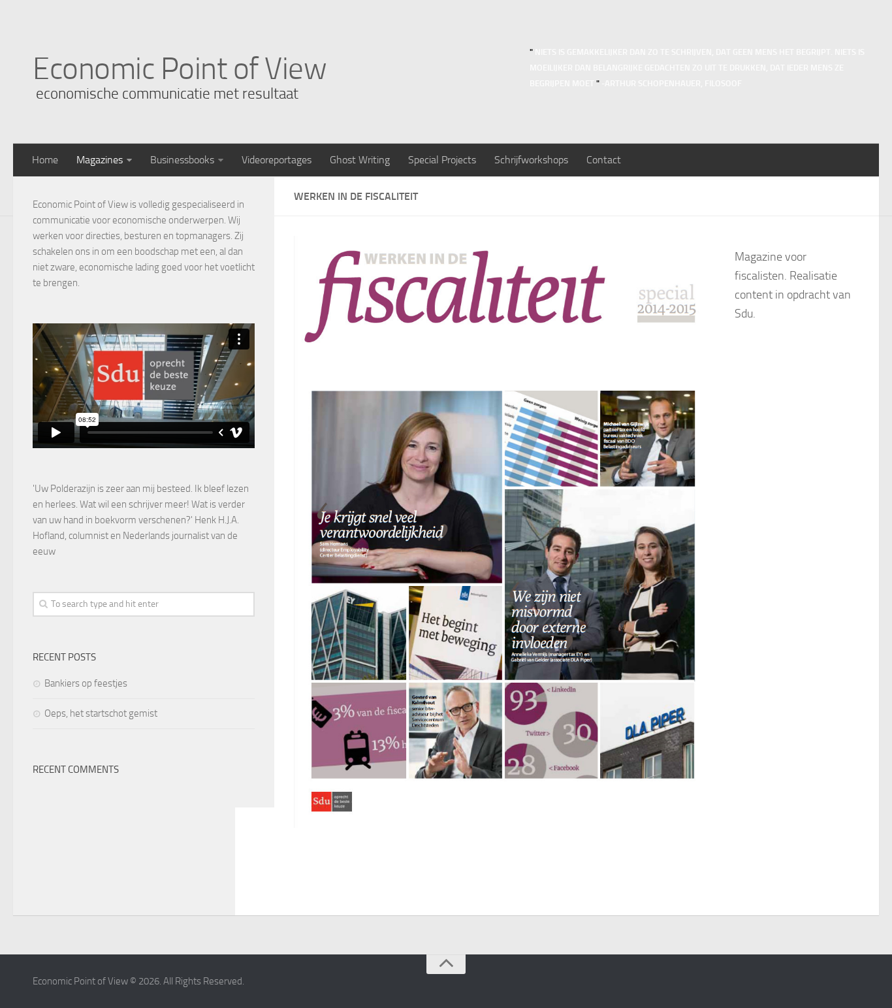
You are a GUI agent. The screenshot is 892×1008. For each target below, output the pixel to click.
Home (45, 160)
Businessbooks (182, 160)
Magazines (99, 160)
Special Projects (442, 160)
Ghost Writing (360, 160)
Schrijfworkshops (531, 160)
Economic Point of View (180, 68)
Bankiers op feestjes (85, 683)
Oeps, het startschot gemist (100, 713)
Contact (603, 160)
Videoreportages (276, 160)
